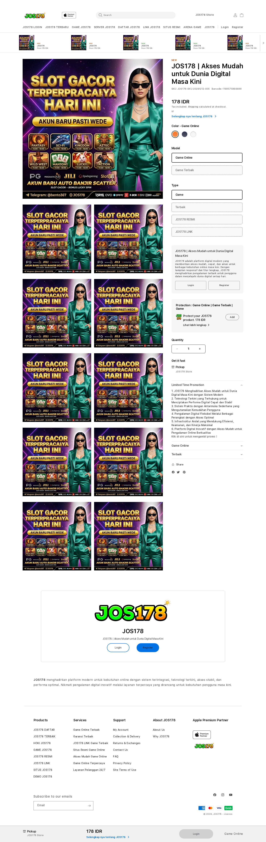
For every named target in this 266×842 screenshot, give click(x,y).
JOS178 (209, 27)
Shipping (193, 107)
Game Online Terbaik (86, 729)
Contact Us (120, 749)
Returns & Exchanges (126, 743)
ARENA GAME (192, 27)
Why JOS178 (161, 736)
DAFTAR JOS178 (129, 27)
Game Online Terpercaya (89, 763)
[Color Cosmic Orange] (175, 134)
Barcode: (217, 89)
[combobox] (136, 15)
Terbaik (180, 207)
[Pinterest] (185, 473)
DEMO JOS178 (42, 776)
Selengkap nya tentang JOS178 (192, 116)
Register (224, 285)
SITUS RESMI (171, 27)
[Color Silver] (193, 134)
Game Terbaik (184, 170)
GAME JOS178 (81, 27)
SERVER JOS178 (104, 27)
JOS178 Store (204, 14)
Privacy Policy (122, 763)
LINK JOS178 (151, 27)
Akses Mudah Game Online (90, 756)
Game (179, 194)
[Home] (35, 15)
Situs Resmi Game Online (89, 749)
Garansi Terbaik (83, 736)
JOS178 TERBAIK (44, 736)
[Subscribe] (89, 805)
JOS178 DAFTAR (44, 729)
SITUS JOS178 (42, 769)
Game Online (184, 157)
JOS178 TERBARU (57, 27)
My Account (121, 729)
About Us (159, 729)
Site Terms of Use (124, 769)
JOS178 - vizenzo (223, 814)
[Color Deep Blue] (184, 134)
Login (191, 285)
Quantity (177, 340)
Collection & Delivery (126, 736)
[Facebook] (174, 473)
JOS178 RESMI (185, 219)
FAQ (116, 756)
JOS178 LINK (184, 231)
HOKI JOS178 (42, 743)
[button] (32, 27)
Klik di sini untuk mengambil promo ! (194, 436)
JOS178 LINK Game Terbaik (90, 743)
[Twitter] (179, 473)
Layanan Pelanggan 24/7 (89, 769)
